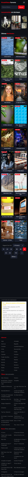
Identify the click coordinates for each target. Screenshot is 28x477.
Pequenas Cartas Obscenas (18, 453)
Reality (2, 367)
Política (3, 365)
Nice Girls (3, 439)
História (3, 359)
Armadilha (16, 380)
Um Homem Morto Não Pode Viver (6, 468)
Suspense (16, 367)
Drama (2, 351)
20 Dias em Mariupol (19, 474)
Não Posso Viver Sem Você (6, 453)
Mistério (16, 359)
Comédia (3, 346)
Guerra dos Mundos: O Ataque (19, 412)
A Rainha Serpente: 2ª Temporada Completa (19, 448)
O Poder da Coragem (19, 471)
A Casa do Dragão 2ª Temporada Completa (19, 391)
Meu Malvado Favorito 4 (20, 467)
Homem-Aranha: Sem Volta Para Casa (19, 408)
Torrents (8, 2)
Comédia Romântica (18, 346)
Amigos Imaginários (6, 403)
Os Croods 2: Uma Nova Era (7, 417)
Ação (2, 341)
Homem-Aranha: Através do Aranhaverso (7, 421)
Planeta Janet (4, 448)
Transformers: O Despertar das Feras (19, 417)
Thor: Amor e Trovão (19, 424)
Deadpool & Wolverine (6, 386)
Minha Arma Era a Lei (19, 435)
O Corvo (3, 432)
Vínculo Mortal (17, 463)
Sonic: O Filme (17, 420)
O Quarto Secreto (5, 424)
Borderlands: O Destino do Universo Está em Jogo (7, 382)
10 (3, 249)
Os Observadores (18, 395)
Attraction (3, 407)
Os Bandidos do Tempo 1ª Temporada (20, 440)
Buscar (21, 7)
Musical (3, 362)
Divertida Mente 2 (5, 390)
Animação (16, 341)
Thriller (15, 370)
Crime (2, 349)
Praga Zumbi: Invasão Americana (6, 435)
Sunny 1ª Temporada (19, 443)
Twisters (16, 378)
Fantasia (3, 354)
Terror (2, 370)
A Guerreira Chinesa (19, 432)
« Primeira (17, 245)
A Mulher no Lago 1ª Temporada (6, 464)
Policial (15, 362)
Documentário (17, 349)
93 (10, 253)
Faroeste (16, 354)
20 (7, 249)
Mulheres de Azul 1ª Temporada (6, 444)
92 (6, 253)
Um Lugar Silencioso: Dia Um (20, 387)
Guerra (15, 357)
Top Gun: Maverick (5, 412)
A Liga (2, 456)
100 (16, 253)
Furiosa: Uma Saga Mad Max (19, 404)
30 (11, 249)
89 (17, 249)
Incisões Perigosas (18, 460)
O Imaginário (4, 471)
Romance (16, 365)
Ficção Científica (5, 357)
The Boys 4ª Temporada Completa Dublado (7, 395)
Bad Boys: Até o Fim (6, 399)
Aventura (3, 344)
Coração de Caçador (6, 460)
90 (20, 249)
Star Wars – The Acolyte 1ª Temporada (20, 400)
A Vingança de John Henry (19, 457)
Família (15, 351)
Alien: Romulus (4, 378)
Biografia (16, 344)
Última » (14, 256)
